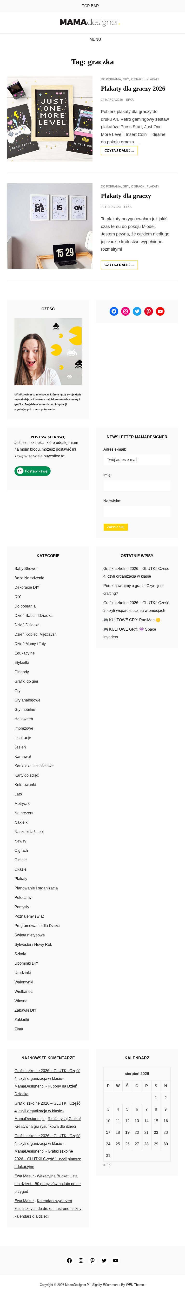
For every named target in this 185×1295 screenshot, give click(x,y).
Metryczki (22, 803)
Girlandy (21, 672)
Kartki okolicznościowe (34, 766)
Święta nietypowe (29, 935)
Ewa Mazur (24, 1176)
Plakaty (152, 79)
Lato (18, 794)
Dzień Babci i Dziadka (33, 616)
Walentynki (23, 982)
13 (137, 1121)
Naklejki (21, 822)
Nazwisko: (112, 501)
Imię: (107, 475)
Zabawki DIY (25, 1010)
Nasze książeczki (29, 832)
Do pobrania (111, 79)
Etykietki (21, 663)
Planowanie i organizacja (36, 888)
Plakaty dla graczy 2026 (133, 88)
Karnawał (22, 756)
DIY (17, 597)
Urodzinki (22, 973)
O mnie (20, 860)
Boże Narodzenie (29, 578)
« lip (107, 1165)
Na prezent (23, 813)
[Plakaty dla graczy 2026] (49, 118)
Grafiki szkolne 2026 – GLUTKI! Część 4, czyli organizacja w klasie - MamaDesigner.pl (47, 1078)
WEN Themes (135, 1285)
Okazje (20, 869)
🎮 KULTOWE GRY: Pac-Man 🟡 (131, 620)
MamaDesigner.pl (77, 1285)
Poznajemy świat (29, 916)
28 (146, 1144)
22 (156, 1132)
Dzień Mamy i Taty (30, 644)
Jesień (20, 747)
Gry (126, 79)
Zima (18, 1029)
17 (108, 1132)
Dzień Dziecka (27, 625)
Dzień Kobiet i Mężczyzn (35, 634)
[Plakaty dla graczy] (49, 226)
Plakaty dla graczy (126, 195)
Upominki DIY (26, 963)
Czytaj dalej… (121, 151)
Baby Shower (26, 569)
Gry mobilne (24, 710)
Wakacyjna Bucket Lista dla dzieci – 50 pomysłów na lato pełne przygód (47, 1184)
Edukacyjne (24, 653)
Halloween (23, 719)
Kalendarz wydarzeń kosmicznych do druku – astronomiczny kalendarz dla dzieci (47, 1208)
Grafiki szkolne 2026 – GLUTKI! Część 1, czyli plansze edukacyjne (47, 1159)
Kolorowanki (25, 785)
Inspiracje (22, 738)
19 (127, 1132)
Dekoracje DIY (27, 587)
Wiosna (20, 1001)
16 (166, 1121)
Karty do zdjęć (26, 775)
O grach (138, 79)
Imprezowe (23, 728)
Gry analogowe (27, 700)
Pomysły (21, 907)
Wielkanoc (23, 991)
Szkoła (20, 954)
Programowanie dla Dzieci (37, 926)
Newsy (20, 841)
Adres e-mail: (114, 449)
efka (130, 99)
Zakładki (21, 1020)
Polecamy (23, 897)
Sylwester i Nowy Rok (33, 944)
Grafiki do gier (26, 681)
